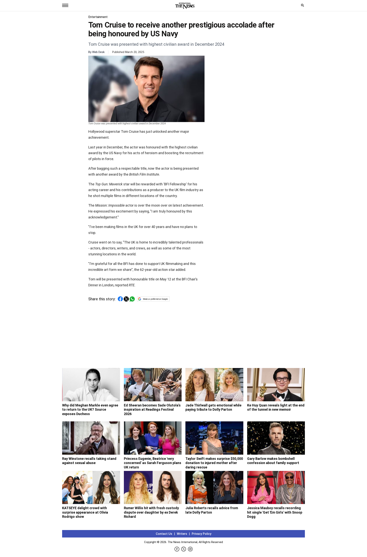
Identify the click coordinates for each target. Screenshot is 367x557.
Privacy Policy (201, 534)
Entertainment (98, 17)
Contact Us (164, 534)
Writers (182, 534)
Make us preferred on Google (155, 299)
